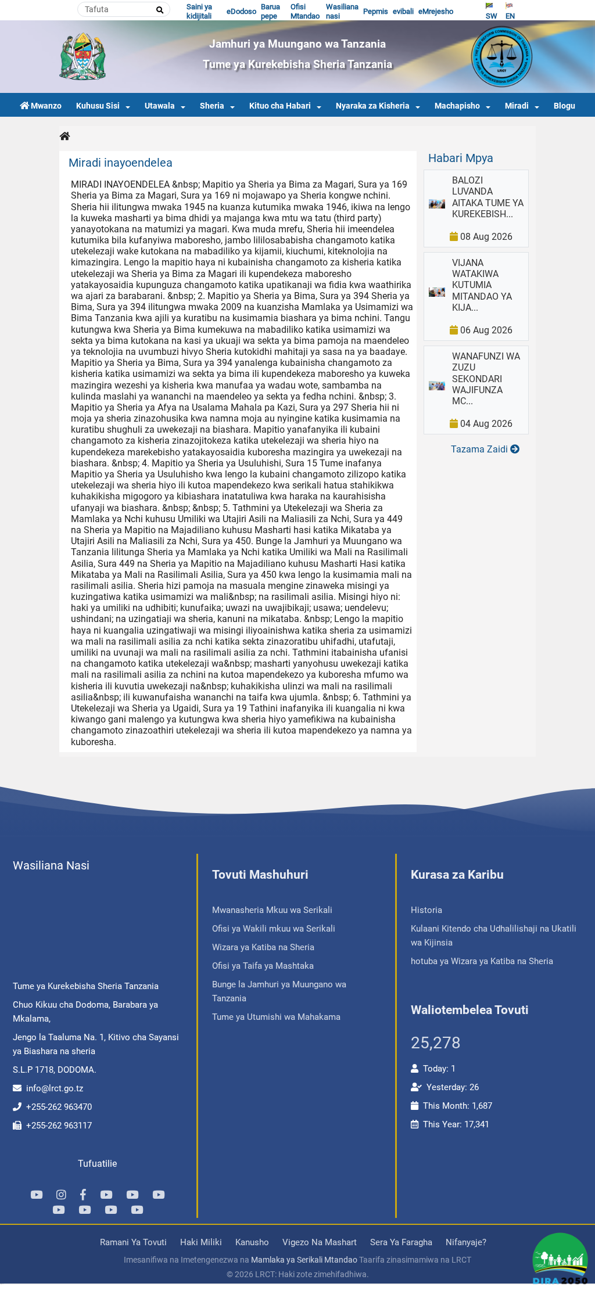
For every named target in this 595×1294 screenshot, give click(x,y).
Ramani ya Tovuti (133, 1242)
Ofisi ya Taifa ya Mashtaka (263, 966)
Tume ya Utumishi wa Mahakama (276, 1017)
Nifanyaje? (466, 1242)
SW (491, 16)
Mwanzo (46, 106)
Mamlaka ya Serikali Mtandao (304, 1259)
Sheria (212, 106)
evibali (403, 11)
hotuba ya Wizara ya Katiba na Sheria (482, 961)
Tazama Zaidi (480, 449)
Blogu (564, 106)
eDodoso (241, 11)
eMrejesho (435, 11)
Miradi (517, 106)
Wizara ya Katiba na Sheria (263, 947)
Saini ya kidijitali (199, 11)
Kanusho (252, 1242)
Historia (426, 910)
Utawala (160, 106)
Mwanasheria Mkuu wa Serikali (272, 910)
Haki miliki (201, 1242)
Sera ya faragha (401, 1242)
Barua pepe (270, 11)
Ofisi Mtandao (305, 11)
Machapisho (457, 106)
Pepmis (375, 11)
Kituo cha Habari (280, 106)
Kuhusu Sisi (98, 106)
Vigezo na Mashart (319, 1242)
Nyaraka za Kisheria (373, 106)
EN (510, 16)
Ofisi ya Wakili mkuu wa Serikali (273, 928)
